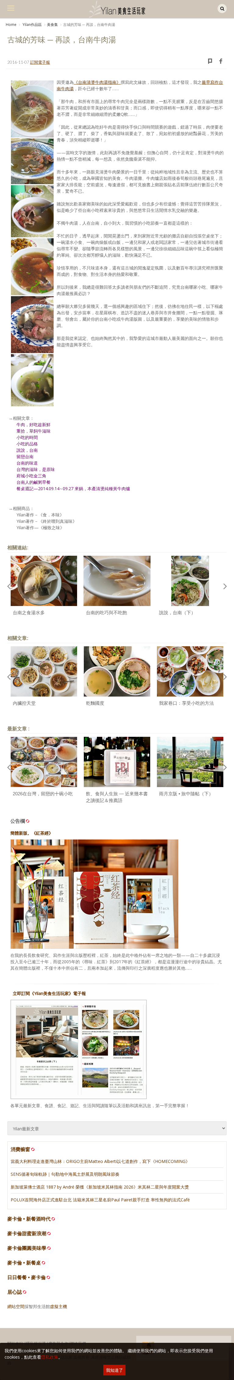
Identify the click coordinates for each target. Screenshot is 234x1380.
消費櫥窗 (20, 1149)
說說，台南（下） (177, 612)
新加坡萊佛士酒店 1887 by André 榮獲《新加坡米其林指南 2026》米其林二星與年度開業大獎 (100, 1187)
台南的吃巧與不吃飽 (106, 612)
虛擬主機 (58, 1306)
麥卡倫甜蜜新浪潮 (26, 1233)
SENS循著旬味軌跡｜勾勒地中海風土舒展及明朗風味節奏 (65, 1174)
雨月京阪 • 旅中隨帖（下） (186, 793)
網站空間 (15, 1306)
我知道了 (114, 1370)
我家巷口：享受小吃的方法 (186, 703)
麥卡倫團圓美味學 (26, 1248)
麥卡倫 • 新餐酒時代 (29, 1218)
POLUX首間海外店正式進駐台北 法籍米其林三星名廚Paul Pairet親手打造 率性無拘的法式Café (100, 1200)
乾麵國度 (95, 703)
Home (11, 24)
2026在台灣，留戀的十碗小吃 (43, 793)
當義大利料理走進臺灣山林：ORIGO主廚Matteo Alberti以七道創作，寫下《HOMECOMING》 (100, 1161)
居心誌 (14, 1292)
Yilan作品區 (32, 24)
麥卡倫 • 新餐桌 (24, 1262)
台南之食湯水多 (29, 612)
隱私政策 (49, 1357)
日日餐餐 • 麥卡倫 (26, 1277)
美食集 (52, 24)
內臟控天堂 (24, 703)
